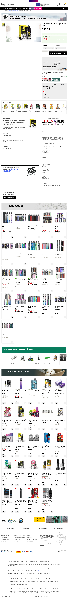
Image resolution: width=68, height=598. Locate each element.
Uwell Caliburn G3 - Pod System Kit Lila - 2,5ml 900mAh (20, 392)
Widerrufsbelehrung (17, 539)
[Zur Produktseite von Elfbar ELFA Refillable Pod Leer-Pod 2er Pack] (12, 456)
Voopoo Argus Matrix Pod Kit (33, 253)
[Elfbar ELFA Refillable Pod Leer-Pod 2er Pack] (7, 437)
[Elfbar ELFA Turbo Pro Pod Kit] (60, 217)
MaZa (3, 389)
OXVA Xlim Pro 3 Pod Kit (7, 253)
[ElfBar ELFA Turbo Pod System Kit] (7, 217)
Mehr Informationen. (45, 76)
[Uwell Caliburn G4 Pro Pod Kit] (60, 299)
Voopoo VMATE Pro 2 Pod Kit (20, 280)
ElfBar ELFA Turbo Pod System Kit (7, 225)
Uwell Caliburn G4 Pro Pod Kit (59, 307)
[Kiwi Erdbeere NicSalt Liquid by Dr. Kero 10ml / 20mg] (20, 464)
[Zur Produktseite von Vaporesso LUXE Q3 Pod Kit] (39, 237)
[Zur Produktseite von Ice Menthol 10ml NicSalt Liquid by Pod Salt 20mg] (52, 512)
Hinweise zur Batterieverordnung (19, 535)
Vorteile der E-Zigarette (5, 539)
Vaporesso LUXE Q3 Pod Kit (33, 225)
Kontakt (28, 535)
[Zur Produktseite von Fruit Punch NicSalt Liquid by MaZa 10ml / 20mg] (12, 403)
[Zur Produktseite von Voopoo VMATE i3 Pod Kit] (52, 264)
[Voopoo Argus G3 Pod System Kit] (47, 299)
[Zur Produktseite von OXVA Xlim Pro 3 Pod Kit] (12, 264)
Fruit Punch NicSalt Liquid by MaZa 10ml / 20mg (7, 392)
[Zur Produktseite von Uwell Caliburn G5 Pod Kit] (12, 291)
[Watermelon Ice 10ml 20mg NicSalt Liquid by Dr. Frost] (7, 464)
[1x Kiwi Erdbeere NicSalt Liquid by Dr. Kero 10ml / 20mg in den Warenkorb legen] (17, 485)
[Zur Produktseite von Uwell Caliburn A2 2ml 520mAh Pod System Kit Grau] (25, 512)
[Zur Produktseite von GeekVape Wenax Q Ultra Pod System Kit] (65, 264)
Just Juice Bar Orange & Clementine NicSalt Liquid (50, 111)
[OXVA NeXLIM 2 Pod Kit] (34, 272)
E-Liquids (32, 557)
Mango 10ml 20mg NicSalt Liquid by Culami (60, 419)
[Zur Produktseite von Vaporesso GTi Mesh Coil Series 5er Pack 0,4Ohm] (52, 429)
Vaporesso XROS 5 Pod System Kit (60, 280)
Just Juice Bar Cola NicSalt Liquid (57, 111)
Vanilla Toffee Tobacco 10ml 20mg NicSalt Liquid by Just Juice (44, 111)
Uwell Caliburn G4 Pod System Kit (46, 280)
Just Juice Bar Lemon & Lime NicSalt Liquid (12, 111)
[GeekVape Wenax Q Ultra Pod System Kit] (60, 245)
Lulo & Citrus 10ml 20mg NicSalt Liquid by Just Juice (63, 111)
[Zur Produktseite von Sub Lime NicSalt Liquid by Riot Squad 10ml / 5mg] (25, 456)
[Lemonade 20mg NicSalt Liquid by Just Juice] (3, 25)
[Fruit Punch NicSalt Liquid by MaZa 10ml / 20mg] (7, 383)
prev (3, 107)
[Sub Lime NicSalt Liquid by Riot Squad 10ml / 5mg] (20, 437)
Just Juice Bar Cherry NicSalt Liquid (31, 111)
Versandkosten (46, 596)
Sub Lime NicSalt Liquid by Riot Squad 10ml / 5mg (20, 446)
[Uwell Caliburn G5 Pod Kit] (7, 272)
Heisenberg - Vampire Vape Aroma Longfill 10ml (46, 446)
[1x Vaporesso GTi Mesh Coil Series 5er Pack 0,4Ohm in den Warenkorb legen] (43, 429)
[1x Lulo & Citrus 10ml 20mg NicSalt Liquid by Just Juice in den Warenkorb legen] (43, 403)
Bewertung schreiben (9, 197)
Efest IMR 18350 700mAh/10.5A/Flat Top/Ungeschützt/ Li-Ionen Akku (59, 392)
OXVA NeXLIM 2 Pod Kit (33, 279)
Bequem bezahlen (11, 576)
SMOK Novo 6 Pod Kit (20, 225)
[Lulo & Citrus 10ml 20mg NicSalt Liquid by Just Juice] (47, 383)
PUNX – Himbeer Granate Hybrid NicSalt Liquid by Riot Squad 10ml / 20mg (33, 473)
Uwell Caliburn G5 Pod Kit (7, 280)
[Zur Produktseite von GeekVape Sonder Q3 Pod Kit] (39, 317)
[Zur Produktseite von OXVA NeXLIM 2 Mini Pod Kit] (12, 317)
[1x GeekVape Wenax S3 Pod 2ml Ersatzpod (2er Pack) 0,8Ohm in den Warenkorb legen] (56, 485)
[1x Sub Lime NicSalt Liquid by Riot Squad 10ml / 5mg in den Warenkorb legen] (17, 456)
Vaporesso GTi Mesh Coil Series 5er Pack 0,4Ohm (47, 419)
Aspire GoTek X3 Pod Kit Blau (33, 391)
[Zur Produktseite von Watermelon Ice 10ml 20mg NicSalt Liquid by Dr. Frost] (12, 485)
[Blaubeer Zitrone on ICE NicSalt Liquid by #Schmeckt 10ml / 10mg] (7, 493)
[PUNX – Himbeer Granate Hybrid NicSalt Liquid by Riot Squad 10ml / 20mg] (34, 464)
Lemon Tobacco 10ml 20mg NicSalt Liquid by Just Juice (38, 111)
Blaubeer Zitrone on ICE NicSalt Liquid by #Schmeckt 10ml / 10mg (7, 501)
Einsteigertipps (3, 541)
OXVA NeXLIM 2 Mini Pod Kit (6, 307)
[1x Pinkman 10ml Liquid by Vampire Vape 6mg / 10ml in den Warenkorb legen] (30, 429)
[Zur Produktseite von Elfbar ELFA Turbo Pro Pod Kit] (65, 237)
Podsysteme (4, 278)
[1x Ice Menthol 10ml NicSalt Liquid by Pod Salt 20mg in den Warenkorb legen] (43, 512)
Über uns (2, 543)
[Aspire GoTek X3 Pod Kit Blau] (34, 383)
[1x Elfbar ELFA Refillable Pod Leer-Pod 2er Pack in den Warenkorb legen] (4, 456)
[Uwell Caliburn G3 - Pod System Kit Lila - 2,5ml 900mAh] (20, 383)
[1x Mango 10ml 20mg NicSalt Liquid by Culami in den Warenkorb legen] (56, 429)
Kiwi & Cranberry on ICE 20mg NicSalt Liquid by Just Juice (25, 111)
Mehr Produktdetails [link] (62, 28)
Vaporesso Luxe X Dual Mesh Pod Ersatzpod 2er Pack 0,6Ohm (33, 446)
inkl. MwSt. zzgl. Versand (5, 232)
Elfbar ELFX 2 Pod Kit (20, 306)
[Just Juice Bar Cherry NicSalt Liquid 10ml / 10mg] (7, 411)
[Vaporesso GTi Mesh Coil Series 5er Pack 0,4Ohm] (47, 411)
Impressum (16, 543)
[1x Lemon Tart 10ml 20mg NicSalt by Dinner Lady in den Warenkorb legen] (17, 429)
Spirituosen (58, 557)
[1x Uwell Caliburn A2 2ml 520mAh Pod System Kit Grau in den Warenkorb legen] (17, 512)
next (65, 107)
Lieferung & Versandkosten (32, 539)
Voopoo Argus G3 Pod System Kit (46, 307)
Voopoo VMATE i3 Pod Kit (46, 253)
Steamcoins (60, 72)
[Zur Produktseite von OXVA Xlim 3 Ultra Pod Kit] (52, 237)
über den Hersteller (10, 170)
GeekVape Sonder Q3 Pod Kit (33, 307)
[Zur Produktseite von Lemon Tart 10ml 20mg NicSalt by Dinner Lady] (25, 429)
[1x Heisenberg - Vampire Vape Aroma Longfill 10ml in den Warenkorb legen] (43, 456)
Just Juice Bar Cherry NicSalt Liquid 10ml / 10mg (6, 420)
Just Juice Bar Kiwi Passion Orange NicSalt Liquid (18, 111)
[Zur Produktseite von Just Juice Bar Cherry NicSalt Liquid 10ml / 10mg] (12, 429)
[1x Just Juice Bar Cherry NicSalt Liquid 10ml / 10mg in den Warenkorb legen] (4, 429)
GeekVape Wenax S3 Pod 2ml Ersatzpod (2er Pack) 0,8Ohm (60, 473)
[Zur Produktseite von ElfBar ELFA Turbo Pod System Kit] (12, 237)
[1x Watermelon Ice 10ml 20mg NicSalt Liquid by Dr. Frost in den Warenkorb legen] (4, 485)
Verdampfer (41, 557)
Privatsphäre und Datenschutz (19, 537)
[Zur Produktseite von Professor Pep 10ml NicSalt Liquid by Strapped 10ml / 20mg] (39, 512)
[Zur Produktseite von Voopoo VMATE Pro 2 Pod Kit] (25, 291)
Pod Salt (43, 499)
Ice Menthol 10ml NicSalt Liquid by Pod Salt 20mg (47, 501)
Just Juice (43, 389)
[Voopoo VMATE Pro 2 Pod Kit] (20, 272)
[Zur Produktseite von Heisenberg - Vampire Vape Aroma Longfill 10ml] (52, 456)
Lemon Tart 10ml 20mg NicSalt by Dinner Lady (20, 419)
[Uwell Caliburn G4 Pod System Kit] (47, 272)
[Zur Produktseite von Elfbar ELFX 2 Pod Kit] (25, 317)
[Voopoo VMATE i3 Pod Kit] (47, 245)
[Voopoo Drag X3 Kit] (20, 245)
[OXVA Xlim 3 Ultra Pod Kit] (47, 217)
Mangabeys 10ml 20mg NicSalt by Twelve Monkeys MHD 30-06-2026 (47, 473)
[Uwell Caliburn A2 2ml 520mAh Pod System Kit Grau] (20, 493)
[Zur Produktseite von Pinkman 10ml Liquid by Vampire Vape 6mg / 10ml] (39, 429)
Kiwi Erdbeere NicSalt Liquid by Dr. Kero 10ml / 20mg (20, 473)
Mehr (62, 84)
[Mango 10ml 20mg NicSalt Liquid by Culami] (60, 411)
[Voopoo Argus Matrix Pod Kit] (34, 245)
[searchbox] (20, 4)
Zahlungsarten (29, 537)
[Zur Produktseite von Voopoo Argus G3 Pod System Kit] (52, 317)
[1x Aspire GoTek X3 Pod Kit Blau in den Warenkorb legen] (30, 403)
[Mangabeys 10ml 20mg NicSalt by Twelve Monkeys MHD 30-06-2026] (47, 464)
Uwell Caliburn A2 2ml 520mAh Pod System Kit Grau (20, 501)
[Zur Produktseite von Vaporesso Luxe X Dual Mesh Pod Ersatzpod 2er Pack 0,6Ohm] (39, 456)
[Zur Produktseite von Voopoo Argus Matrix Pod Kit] (39, 264)
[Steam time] (3, 4)
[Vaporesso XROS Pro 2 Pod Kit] (7, 325)
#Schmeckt (4, 499)
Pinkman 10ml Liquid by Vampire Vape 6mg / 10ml (33, 420)
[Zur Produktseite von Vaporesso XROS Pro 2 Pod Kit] (12, 342)
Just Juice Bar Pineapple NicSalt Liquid (5, 111)
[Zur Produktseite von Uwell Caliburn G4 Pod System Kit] (52, 291)
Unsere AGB (16, 541)
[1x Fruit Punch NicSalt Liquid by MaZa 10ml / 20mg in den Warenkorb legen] (4, 403)
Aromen (35, 557)
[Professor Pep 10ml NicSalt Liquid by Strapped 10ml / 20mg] (34, 493)
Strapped (30, 499)
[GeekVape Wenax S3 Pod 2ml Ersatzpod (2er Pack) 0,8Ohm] (60, 464)
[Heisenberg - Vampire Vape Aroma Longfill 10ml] (47, 437)
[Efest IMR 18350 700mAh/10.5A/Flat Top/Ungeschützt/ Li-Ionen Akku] (60, 383)
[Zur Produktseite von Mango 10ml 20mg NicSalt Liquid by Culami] (65, 429)
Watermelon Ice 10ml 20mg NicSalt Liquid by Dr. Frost (7, 473)
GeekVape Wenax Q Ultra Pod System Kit (60, 253)
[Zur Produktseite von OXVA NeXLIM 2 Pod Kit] (39, 291)
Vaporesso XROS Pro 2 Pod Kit (7, 333)
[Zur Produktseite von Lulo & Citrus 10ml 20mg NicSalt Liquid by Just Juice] (52, 403)
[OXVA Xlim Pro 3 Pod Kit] (7, 245)
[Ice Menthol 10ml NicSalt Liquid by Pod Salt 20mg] (47, 493)
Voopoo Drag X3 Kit (19, 253)
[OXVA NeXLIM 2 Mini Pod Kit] (7, 299)
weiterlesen (42, 545)
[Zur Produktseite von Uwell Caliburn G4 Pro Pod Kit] (65, 317)
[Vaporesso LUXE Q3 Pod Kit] (34, 217)
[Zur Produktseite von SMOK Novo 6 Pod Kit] (25, 237)
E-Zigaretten (28, 557)
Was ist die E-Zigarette (5, 535)
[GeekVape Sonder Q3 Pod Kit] (34, 299)
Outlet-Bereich (40, 570)
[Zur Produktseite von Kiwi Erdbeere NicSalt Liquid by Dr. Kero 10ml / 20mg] (25, 485)
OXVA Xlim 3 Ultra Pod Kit (47, 225)
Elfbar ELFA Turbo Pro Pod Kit (59, 225)
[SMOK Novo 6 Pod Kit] (20, 217)
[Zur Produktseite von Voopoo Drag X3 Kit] (25, 264)
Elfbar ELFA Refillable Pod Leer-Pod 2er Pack (7, 445)
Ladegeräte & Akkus (58, 389)
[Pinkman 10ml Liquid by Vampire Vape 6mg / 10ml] (34, 411)
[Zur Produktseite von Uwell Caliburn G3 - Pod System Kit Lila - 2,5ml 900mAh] (25, 403)
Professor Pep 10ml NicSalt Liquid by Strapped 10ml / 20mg (33, 501)
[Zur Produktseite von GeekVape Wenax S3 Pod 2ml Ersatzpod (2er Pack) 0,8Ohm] (65, 485)
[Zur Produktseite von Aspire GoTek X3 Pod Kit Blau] (39, 403)
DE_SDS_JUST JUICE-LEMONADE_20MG (49, 185)
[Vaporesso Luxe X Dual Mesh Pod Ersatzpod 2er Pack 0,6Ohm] (34, 437)
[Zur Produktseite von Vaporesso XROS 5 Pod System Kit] (65, 291)
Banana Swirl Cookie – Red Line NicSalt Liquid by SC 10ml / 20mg (60, 446)
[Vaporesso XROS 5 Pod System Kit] (60, 272)
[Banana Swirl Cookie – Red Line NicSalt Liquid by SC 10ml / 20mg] (60, 437)
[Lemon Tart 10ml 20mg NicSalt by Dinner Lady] (20, 411)
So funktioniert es (4, 537)
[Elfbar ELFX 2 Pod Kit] (20, 299)
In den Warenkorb (55, 53)
